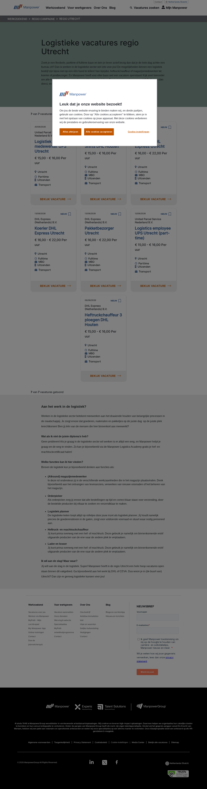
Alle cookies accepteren (99, 132)
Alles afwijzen (70, 132)
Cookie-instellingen (138, 132)
